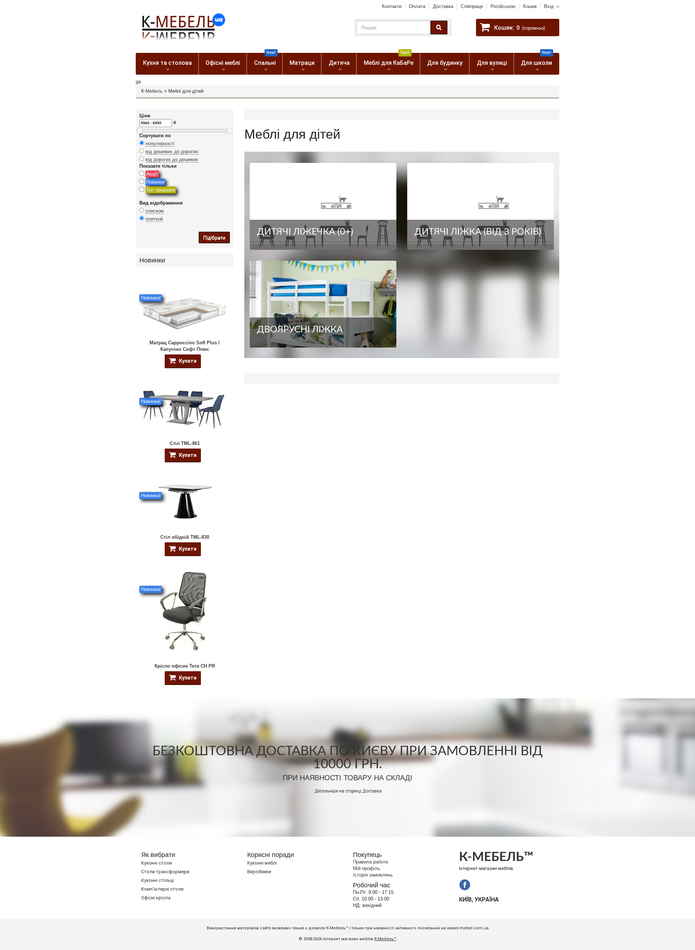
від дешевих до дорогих (172, 151)
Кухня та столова (167, 62)
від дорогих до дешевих (172, 159)
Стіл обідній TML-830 (184, 537)
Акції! (152, 174)
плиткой (154, 219)
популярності (160, 143)
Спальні (265, 59)
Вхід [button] (549, 6)
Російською (502, 6)
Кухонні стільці (157, 880)
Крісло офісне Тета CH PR (185, 666)
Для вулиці (492, 62)
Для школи (536, 59)
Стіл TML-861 (185, 443)
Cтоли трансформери (165, 871)
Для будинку (445, 62)
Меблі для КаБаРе (388, 59)
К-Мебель (152, 91)
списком (155, 211)
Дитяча (339, 62)
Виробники (259, 871)
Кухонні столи (156, 863)
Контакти (391, 6)
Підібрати (214, 237)
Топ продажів (160, 190)
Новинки (155, 182)
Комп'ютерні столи (162, 889)
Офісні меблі (223, 62)
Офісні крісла (155, 897)
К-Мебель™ (385, 939)
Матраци (302, 62)
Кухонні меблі (262, 863)
